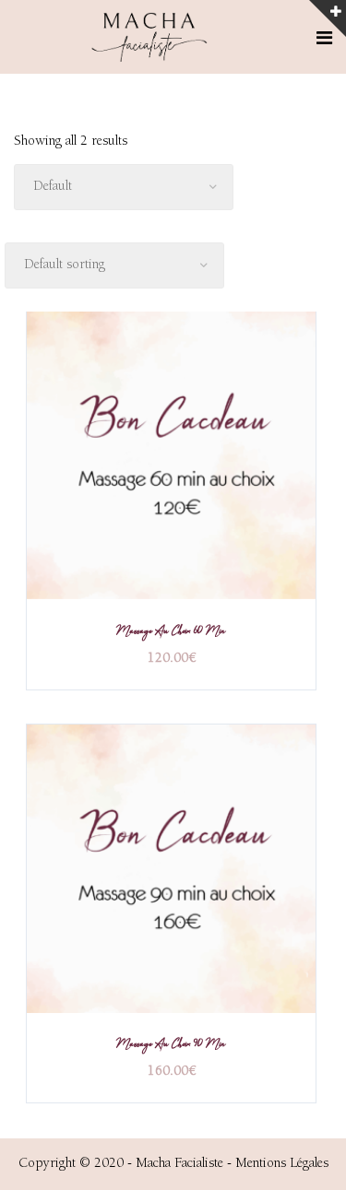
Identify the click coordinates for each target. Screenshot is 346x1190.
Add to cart (171, 458)
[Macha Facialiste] (150, 38)
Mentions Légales (281, 1164)
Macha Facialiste (179, 1164)
